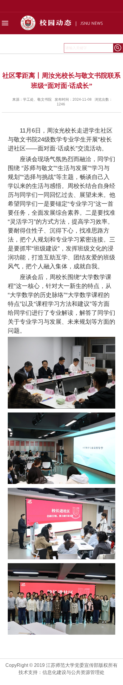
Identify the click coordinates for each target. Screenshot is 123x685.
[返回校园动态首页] (61, 31)
